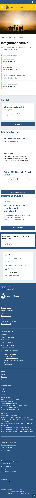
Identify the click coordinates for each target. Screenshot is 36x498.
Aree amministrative (7, 311)
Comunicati (4, 377)
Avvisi (2, 380)
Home (2, 37)
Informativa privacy (6, 466)
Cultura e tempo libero (7, 345)
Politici (3, 319)
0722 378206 (5, 421)
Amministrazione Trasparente (9, 461)
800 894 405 (27, 429)
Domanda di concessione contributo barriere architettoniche (14, 208)
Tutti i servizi (18, 124)
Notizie (3, 374)
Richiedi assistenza (6, 450)
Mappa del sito (25, 494)
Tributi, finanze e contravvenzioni (13, 360)
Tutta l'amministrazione (18, 192)
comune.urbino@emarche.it (12, 409)
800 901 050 (4, 425)
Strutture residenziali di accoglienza (14, 108)
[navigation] (2, 7)
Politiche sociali (10, 153)
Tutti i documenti (18, 228)
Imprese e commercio (10, 354)
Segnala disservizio (6, 448)
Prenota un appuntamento (8, 445)
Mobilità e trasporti (9, 356)
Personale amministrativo (8, 321)
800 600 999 (29, 431)
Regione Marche (7, 2)
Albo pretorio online (6, 463)
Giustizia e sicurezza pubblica (9, 350)
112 (30, 417)
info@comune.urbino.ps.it (12, 407)
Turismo (6, 362)
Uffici (2, 313)
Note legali (4, 469)
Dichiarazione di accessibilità (9, 471)
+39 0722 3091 (22, 405)
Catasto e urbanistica (7, 342)
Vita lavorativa (8, 364)
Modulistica (7, 202)
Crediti (21, 490)
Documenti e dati (6, 324)
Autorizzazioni (5, 340)
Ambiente (4, 334)
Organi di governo (6, 308)
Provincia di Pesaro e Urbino (20, 2)
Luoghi (3, 389)
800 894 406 (28, 427)
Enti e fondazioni (6, 316)
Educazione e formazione (8, 348)
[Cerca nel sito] (31, 7)
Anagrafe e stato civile (7, 337)
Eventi (3, 391)
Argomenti (8, 37)
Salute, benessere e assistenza (12, 358)
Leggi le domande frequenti (8, 442)
